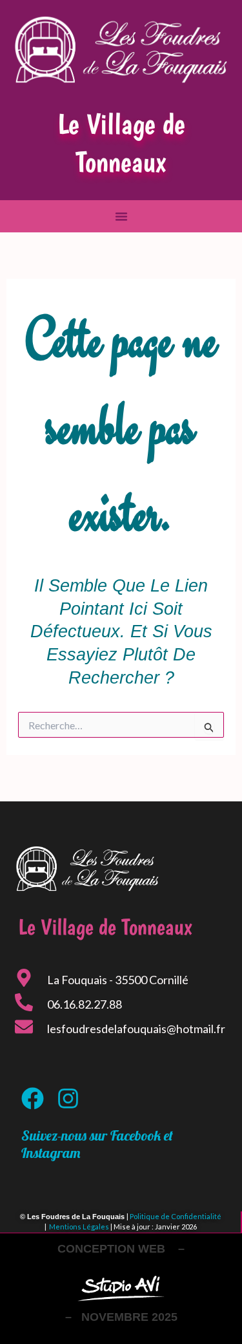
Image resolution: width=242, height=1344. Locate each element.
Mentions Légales (79, 1226)
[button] (121, 216)
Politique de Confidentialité (175, 1216)
